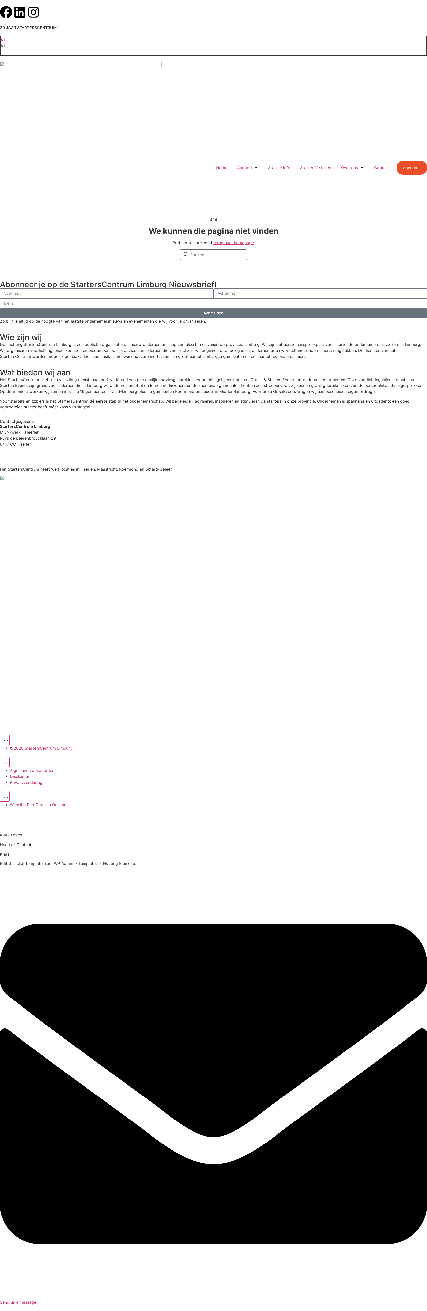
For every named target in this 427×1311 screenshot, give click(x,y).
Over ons (349, 167)
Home (221, 167)
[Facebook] (6, 12)
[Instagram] (33, 12)
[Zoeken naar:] (213, 254)
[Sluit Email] (4, 830)
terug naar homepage (234, 242)
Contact (381, 167)
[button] (213, 46)
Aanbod (244, 167)
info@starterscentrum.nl (22, 459)
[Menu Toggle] (5, 740)
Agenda (410, 167)
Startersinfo (279, 167)
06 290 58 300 (14, 453)
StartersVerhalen (315, 167)
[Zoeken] (185, 255)
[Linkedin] (20, 12)
